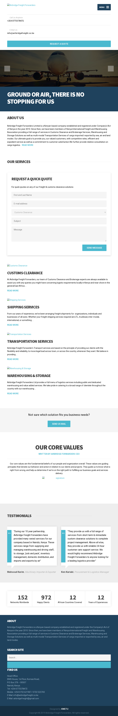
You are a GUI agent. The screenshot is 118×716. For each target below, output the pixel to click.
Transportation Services (30, 341)
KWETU (64, 709)
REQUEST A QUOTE (59, 44)
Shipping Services (23, 307)
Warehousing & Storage (29, 375)
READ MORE (27, 145)
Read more (13, 290)
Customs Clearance (25, 272)
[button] (7, 68)
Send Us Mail (59, 424)
